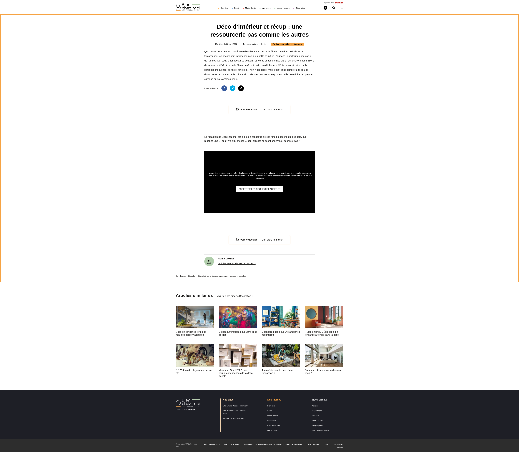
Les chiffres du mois (320, 430)
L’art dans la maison (272, 109)
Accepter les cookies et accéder (260, 189)
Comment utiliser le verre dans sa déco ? (323, 371)
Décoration (192, 276)
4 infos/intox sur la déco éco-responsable (277, 371)
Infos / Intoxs (317, 420)
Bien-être (271, 406)
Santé (269, 411)
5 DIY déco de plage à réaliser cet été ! (194, 371)
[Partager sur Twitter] (232, 88)
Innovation (271, 420)
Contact (326, 444)
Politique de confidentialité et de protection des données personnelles (272, 444)
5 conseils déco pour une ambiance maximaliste (281, 333)
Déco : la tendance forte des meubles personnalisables (191, 333)
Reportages (317, 411)
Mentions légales (231, 444)
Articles (315, 406)
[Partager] (241, 88)
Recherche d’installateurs (233, 418)
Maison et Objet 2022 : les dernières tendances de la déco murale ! (236, 373)
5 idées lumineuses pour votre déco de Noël (238, 333)
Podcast (315, 416)
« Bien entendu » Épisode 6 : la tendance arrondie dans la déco (322, 333)
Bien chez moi (181, 276)
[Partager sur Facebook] (224, 88)
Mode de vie (272, 416)
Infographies (317, 425)
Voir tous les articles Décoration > (235, 296)
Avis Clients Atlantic (212, 444)
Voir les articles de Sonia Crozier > (237, 263)
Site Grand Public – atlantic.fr (235, 406)
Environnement (273, 425)
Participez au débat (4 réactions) (287, 44)
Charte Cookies (312, 444)
